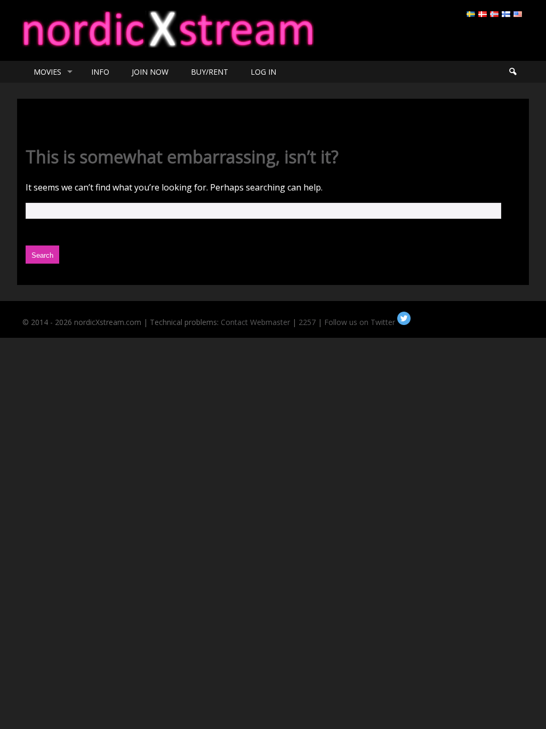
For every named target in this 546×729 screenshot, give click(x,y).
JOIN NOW (150, 72)
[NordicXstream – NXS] (168, 44)
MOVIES (47, 72)
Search (512, 72)
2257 (307, 322)
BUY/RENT (209, 72)
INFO (100, 72)
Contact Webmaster (255, 322)
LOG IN (263, 72)
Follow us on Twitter (360, 322)
